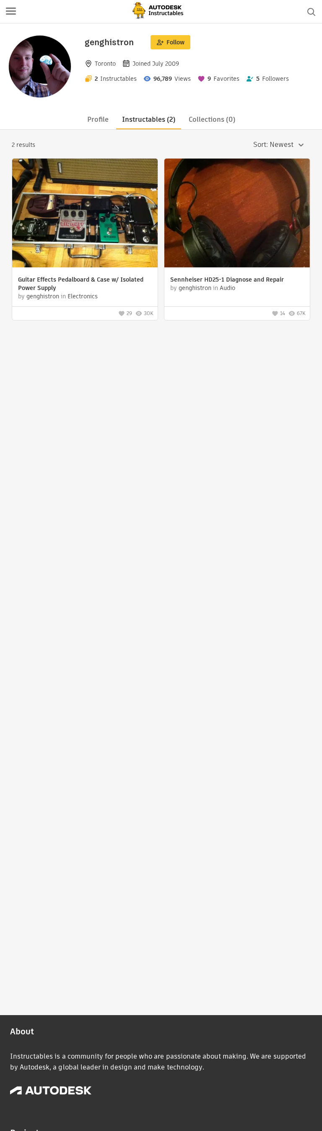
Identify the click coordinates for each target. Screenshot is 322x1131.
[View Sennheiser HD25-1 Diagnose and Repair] (237, 214)
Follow (175, 42)
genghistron (42, 296)
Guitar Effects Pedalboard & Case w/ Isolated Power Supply (80, 283)
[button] (11, 12)
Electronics (83, 296)
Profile (98, 119)
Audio (227, 288)
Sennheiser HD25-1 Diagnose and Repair (227, 279)
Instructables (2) (148, 119)
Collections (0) (212, 119)
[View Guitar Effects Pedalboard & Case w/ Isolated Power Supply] (85, 214)
